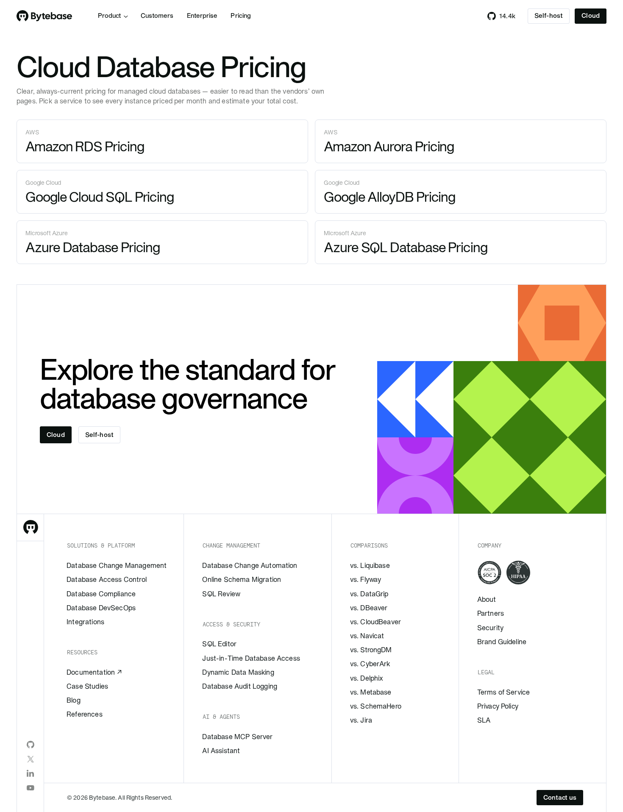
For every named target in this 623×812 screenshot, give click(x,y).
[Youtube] (30, 788)
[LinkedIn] (30, 773)
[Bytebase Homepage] (30, 527)
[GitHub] (30, 744)
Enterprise (202, 15)
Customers (157, 15)
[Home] (44, 16)
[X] (30, 759)
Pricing (241, 15)
